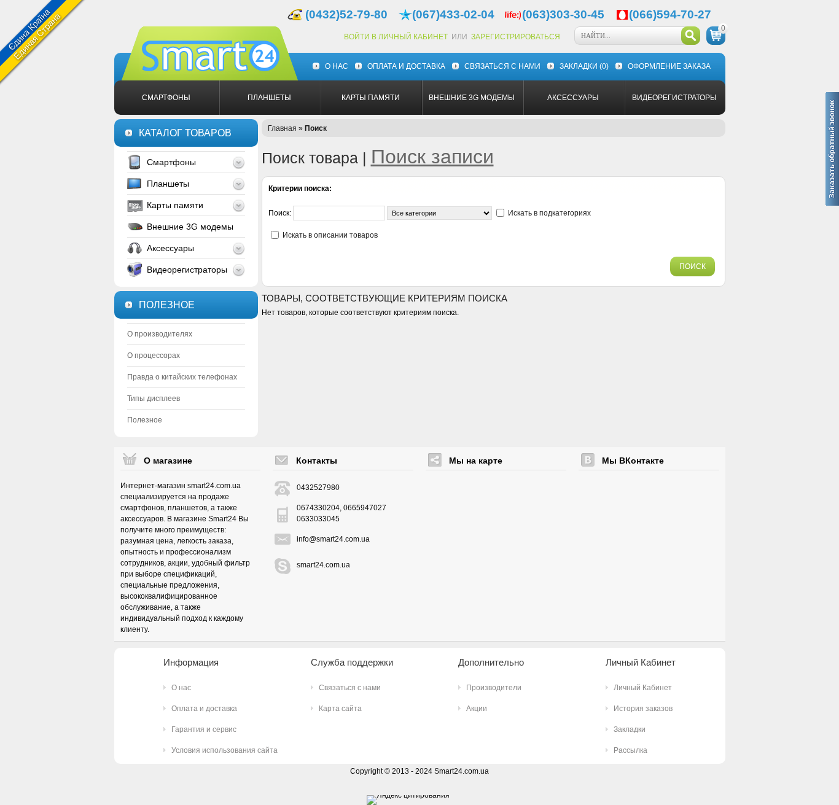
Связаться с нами (502, 66)
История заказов (643, 708)
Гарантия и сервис (203, 729)
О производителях (159, 334)
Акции (476, 708)
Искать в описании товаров (330, 235)
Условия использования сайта (224, 750)
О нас (336, 66)
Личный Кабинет (643, 687)
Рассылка (630, 750)
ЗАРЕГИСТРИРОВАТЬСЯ (515, 37)
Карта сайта (340, 708)
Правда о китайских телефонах (182, 377)
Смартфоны (166, 97)
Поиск (316, 128)
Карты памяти (370, 97)
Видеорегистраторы (674, 97)
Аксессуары (573, 97)
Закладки (584, 66)
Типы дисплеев (153, 398)
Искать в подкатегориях (549, 213)
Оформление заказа (669, 66)
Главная (282, 128)
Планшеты (269, 97)
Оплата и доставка (406, 66)
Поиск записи (432, 157)
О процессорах (153, 355)
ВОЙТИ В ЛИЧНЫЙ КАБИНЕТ (396, 37)
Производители (493, 687)
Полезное (144, 420)
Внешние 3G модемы (472, 97)
